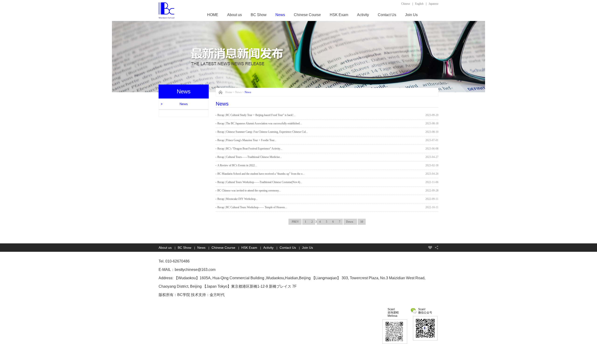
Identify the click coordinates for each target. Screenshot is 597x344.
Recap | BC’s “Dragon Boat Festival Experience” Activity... (249, 148)
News (280, 15)
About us (234, 15)
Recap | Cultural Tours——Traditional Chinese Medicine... (249, 157)
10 (361, 221)
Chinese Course (307, 15)
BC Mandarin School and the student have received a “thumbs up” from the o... (261, 173)
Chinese (405, 3)
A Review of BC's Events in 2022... (237, 165)
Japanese (433, 3)
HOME (212, 15)
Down (350, 221)
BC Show (259, 15)
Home (228, 92)
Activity (363, 15)
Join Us (411, 15)
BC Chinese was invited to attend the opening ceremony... (249, 190)
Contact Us (387, 15)
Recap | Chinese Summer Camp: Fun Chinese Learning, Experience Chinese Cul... (262, 131)
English (419, 3)
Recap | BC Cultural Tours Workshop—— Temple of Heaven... (252, 207)
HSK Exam (339, 15)
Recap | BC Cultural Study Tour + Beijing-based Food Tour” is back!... (256, 115)
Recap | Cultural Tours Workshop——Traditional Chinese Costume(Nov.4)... (259, 182)
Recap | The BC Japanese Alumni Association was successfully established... (259, 123)
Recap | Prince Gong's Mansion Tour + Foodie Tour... (246, 140)
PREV (295, 221)
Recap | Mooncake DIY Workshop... (237, 199)
